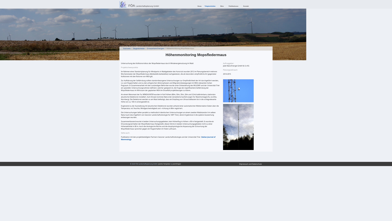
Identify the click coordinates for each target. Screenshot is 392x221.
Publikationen (233, 6)
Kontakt (246, 6)
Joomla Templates (164, 164)
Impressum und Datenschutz (250, 164)
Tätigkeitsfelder (210, 6)
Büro (222, 6)
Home (200, 6)
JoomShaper (177, 164)
